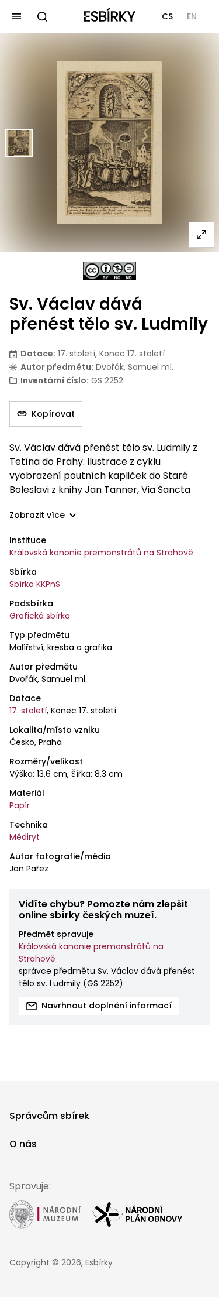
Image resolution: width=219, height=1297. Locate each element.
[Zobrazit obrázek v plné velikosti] (201, 235)
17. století (28, 710)
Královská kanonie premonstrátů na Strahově (101, 552)
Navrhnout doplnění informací (106, 1005)
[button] (167, 16)
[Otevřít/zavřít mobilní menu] (16, 16)
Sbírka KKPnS (34, 584)
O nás (23, 1144)
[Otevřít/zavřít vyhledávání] (42, 16)
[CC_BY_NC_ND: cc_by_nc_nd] (109, 271)
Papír (19, 805)
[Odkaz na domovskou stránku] (109, 16)
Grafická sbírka (39, 616)
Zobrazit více (37, 515)
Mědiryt (24, 837)
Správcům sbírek (49, 1116)
